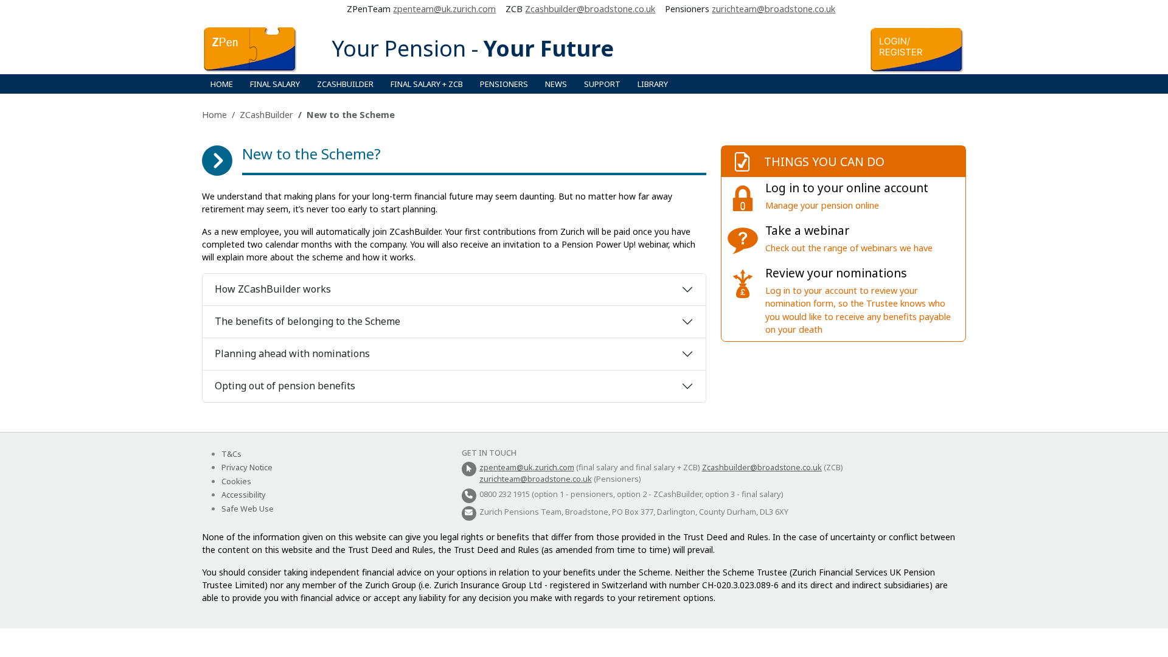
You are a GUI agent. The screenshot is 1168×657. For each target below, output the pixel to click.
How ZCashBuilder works (273, 289)
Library (653, 83)
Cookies (236, 481)
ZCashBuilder (345, 83)
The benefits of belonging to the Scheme (307, 321)
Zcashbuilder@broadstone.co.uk (590, 9)
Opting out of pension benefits (285, 385)
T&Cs (231, 453)
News (556, 83)
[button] (306, 76)
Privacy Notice (247, 467)
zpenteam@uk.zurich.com (444, 9)
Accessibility (243, 494)
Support (602, 83)
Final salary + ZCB (427, 83)
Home (221, 83)
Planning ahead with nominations (292, 353)
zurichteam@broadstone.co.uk (773, 9)
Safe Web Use (247, 508)
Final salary (275, 83)
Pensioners (504, 83)
